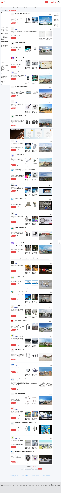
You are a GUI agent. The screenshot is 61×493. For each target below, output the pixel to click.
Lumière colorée (14, 256)
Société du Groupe (4, 30)
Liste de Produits (4, 10)
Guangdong (4, 76)
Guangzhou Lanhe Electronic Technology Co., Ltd (23, 212)
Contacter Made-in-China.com (36, 484)
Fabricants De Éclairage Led (14, 476)
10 (31, 466)
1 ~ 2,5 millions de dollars (5, 60)
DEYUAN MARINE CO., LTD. (19, 276)
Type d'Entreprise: (13, 16)
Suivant (40, 468)
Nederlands (46, 485)
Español (23, 485)
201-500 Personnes (5, 70)
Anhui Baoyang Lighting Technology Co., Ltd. (22, 291)
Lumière (37, 258)
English (8, 485)
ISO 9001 (3, 46)
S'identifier (58, 2)
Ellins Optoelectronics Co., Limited (20, 364)
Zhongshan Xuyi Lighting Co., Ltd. (20, 115)
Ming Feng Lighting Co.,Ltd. (19, 154)
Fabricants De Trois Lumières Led (47, 475)
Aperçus (47, 484)
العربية (43, 485)
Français (20, 485)
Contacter (14, 23)
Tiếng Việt (58, 485)
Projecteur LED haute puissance (27, 256)
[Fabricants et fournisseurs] (6, 2)
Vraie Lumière (32, 258)
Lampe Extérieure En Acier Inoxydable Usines (37, 476)
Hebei (3, 81)
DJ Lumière (19, 256)
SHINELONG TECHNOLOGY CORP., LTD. (21, 437)
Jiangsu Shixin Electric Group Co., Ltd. (21, 320)
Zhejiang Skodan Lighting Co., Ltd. (20, 378)
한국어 (41, 485)
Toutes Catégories (5, 5)
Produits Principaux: (14, 18)
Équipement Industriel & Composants (4, 16)
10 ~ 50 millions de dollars (4, 54)
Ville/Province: (13, 20)
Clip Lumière (36, 256)
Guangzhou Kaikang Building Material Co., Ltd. (22, 183)
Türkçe (55, 485)
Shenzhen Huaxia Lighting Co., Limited (21, 140)
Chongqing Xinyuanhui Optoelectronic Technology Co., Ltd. (25, 169)
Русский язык (37, 485)
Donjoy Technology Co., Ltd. (19, 349)
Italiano (33, 485)
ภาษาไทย (52, 485)
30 (33, 466)
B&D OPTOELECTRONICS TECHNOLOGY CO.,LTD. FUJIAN (24, 407)
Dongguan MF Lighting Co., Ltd (20, 71)
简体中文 (11, 485)
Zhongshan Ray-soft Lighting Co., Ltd (21, 227)
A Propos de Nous (11, 484)
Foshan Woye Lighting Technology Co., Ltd (22, 334)
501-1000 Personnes (5, 71)
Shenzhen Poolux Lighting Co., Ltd (20, 42)
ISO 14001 (4, 44)
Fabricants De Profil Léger (24, 475)
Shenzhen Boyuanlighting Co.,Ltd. (20, 198)
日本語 (17, 485)
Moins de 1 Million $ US (4, 52)
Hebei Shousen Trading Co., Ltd (20, 393)
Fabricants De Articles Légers (14, 475)
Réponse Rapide (4, 36)
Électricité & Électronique (5, 22)
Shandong (4, 77)
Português (30, 485)
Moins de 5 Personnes (4, 69)
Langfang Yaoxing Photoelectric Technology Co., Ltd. (24, 27)
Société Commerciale (4, 27)
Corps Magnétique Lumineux (44, 258)
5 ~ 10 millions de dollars (5, 56)
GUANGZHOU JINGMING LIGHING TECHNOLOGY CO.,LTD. (24, 262)
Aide (50, 5)
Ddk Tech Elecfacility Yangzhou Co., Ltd (21, 242)
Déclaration (15, 484)
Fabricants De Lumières (57, 19)
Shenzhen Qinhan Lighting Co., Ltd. (21, 305)
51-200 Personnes (4, 67)
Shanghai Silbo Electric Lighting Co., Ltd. (21, 57)
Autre (2, 31)
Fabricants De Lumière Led (35, 475)
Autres (3, 47)
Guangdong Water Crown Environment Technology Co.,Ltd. (25, 451)
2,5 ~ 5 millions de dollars (5, 58)
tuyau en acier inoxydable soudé (44, 256)
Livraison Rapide (4, 37)
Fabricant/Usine (4, 29)
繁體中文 (14, 485)
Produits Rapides (43, 484)
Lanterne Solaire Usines (46, 476)
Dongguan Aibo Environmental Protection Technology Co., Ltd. (25, 422)
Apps (53, 5)
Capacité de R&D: (13, 19)
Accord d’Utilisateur (20, 484)
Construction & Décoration (4, 20)
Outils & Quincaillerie (4, 18)
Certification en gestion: (14, 93)
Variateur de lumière (25, 258)
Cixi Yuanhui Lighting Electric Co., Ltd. (21, 86)
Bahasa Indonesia (31, 486)
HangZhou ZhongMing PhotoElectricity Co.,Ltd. (23, 13)
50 (35, 466)
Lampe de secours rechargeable (16, 258)
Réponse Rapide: (13, 121)
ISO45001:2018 (4, 45)
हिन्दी (49, 485)
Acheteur (45, 5)
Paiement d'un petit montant (4, 39)
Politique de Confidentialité (27, 484)
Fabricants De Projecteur (24, 476)
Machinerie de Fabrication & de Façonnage (5, 14)
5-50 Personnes (4, 65)
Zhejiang (3, 78)
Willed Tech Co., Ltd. (18, 100)
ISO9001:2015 (4, 42)
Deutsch (27, 485)
